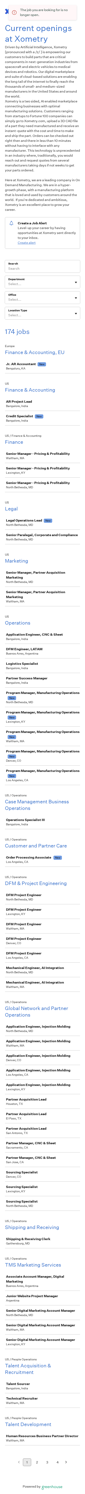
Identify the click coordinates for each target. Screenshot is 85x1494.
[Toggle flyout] (75, 282)
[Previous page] (19, 1462)
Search (13, 263)
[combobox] (8, 284)
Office (12, 295)
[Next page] (66, 1462)
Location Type (17, 310)
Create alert (27, 243)
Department (16, 279)
